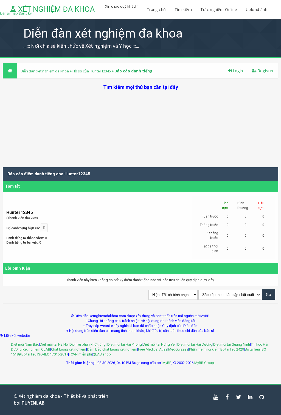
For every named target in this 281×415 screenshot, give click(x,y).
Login (237, 70)
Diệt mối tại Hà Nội (54, 344)
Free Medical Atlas (152, 349)
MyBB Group (204, 363)
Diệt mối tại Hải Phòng (124, 344)
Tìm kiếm (183, 9)
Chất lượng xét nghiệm (68, 349)
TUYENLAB (32, 403)
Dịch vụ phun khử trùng (87, 344)
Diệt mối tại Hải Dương (194, 344)
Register (265, 70)
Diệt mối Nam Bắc (25, 344)
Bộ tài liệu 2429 (232, 349)
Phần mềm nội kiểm (204, 349)
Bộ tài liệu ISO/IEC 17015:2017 (44, 354)
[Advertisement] (140, 129)
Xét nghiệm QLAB (36, 349)
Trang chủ (156, 9)
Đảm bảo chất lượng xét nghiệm (112, 349)
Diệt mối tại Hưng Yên (159, 344)
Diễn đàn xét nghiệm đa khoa (45, 71)
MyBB (167, 363)
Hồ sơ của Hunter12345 (91, 71)
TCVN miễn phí (80, 354)
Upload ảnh (256, 9)
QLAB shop (102, 354)
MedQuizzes (178, 349)
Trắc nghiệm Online (219, 9)
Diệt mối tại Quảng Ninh (231, 344)
